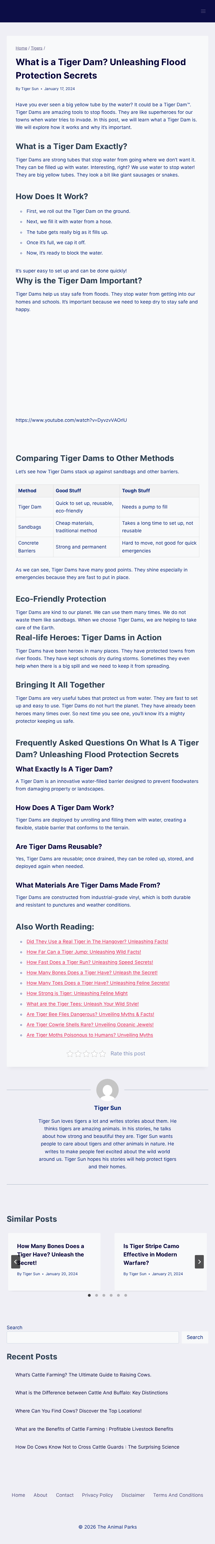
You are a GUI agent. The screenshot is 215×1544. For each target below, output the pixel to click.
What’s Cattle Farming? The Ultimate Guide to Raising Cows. (83, 1375)
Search (14, 1327)
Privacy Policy (97, 1495)
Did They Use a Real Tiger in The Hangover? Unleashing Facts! (97, 941)
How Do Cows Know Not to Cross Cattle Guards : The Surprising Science (97, 1447)
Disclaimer (133, 1495)
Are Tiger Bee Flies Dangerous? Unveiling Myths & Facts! (90, 1014)
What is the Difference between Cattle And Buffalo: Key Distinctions (91, 1392)
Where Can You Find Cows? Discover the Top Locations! (78, 1411)
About (40, 1495)
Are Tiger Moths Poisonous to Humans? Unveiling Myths (90, 1035)
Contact (65, 1495)
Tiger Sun (30, 88)
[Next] (199, 1261)
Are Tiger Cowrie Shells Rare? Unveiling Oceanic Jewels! (90, 1024)
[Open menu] (203, 11)
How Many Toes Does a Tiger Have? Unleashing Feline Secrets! (98, 983)
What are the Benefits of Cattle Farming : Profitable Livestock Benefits (94, 1429)
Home (18, 1495)
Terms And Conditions (178, 1495)
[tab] (89, 1295)
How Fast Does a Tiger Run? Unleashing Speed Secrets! (90, 962)
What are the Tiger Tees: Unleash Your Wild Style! (83, 1004)
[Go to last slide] (15, 1261)
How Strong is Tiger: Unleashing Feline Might (77, 993)
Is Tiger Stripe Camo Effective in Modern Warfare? (151, 1254)
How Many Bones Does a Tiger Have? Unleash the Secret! (92, 972)
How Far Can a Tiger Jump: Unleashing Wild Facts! (84, 952)
